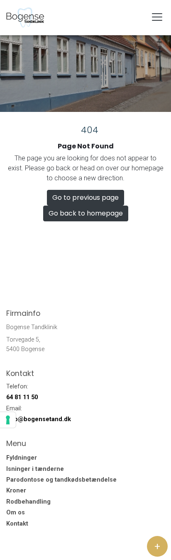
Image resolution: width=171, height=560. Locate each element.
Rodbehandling (28, 502)
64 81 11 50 (22, 397)
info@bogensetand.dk (38, 419)
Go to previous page (85, 197)
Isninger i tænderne (35, 469)
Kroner (16, 491)
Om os (15, 513)
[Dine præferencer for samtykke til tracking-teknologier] (8, 420)
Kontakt (17, 524)
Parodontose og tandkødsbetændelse (61, 480)
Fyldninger (21, 458)
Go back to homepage (86, 213)
